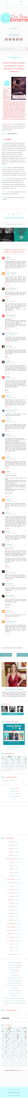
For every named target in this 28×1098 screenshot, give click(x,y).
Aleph (3, 1037)
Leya (3, 1034)
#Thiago (16, 763)
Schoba (14, 1065)
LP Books (14, 1057)
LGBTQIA (11, 896)
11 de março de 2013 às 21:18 (10, 459)
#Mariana (4, 770)
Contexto (24, 1047)
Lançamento (13, 970)
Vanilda (7, 512)
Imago (3, 1054)
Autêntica (3, 1052)
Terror (11, 947)
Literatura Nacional (13, 965)
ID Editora (24, 1055)
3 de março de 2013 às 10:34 (10, 347)
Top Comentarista (13, 967)
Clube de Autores (17, 1052)
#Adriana (15, 758)
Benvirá (9, 1052)
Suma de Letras (11, 1034)
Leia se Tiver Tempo (13, 793)
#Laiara (22, 763)
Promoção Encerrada (13, 962)
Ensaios (12, 869)
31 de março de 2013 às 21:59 (10, 597)
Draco (9, 1041)
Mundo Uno (17, 1051)
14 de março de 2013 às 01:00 (10, 501)
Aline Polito (9, 346)
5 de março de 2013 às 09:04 (10, 411)
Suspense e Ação (11, 940)
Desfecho (8, 1059)
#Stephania (4, 766)
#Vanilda (9, 763)
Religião (12, 916)
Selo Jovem (10, 1045)
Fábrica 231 (11, 1040)
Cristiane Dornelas (11, 288)
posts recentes (6, 654)
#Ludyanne (16, 765)
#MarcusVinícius (5, 769)
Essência (21, 1037)
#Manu (3, 760)
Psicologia (11, 910)
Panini (23, 1050)
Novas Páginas (13, 1044)
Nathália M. (8, 544)
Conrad (3, 1059)
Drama (11, 865)
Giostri (13, 1061)
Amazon (9, 1043)
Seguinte (6, 1031)
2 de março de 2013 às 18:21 (10, 289)
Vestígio (20, 1066)
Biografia (11, 845)
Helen (7, 571)
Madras (24, 1062)
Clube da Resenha (13, 990)
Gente (15, 1043)
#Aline (9, 766)
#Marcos (22, 758)
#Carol (3, 759)
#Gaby (16, 760)
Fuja (14, 798)
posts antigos (22, 654)
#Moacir (15, 769)
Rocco (4, 1030)
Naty (6, 300)
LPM (19, 1057)
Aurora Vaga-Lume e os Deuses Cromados (14, 1000)
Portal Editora (5, 1065)
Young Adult (11, 954)
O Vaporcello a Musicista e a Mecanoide (14, 1003)
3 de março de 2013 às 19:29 (10, 378)
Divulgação (14, 975)
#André (9, 765)
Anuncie (21, 4)
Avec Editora (23, 1058)
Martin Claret (9, 1050)
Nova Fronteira (19, 1048)
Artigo (13, 988)
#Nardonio (23, 756)
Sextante (13, 1038)
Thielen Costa (9, 583)
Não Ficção (11, 906)
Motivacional (11, 899)
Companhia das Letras (16, 1033)
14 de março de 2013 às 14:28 (10, 513)
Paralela (22, 1038)
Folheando (9, 1061)
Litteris (20, 1062)
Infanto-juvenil (11, 893)
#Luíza (3, 763)
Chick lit (11, 852)
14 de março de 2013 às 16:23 (10, 533)
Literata (23, 1057)
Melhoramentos (9, 1054)
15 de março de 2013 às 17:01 (10, 545)
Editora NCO (19, 1059)
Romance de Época (11, 930)
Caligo (3, 1051)
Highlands (23, 1061)
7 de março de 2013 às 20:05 (10, 422)
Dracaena (5, 1048)
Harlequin (7, 217)
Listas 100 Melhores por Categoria (14, 998)
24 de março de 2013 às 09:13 (10, 585)
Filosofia (12, 886)
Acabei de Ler (13, 972)
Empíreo (11, 1055)
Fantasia (11, 875)
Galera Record (12, 1036)
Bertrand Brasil (12, 1037)
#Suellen (19, 769)
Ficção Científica (11, 882)
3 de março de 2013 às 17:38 (10, 363)
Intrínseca (4, 1038)
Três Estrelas (9, 1066)
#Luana (22, 760)
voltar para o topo (14, 1092)
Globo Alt (12, 1048)
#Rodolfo (14, 756)
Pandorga (4, 1040)
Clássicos (11, 855)
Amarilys (11, 1058)
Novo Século (22, 1030)
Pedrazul (4, 1045)
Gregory (18, 1061)
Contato (7, 4)
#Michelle (14, 767)
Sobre (21, 1)
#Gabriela (21, 762)
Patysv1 (7, 531)
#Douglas (7, 758)
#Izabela (6, 767)
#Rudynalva (9, 770)
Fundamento (17, 1041)
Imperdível (13, 791)
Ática (15, 1054)
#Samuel (9, 759)
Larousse (15, 1062)
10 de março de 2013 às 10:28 (10, 436)
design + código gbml (14, 1095)
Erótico (11, 872)
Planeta (22, 1036)
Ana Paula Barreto (11, 273)
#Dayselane (24, 769)
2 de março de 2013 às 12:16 (10, 259)
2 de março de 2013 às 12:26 (10, 274)
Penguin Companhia (12, 1047)
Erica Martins (9, 595)
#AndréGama (13, 762)
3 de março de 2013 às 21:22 (10, 397)
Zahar (20, 1047)
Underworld (15, 1066)
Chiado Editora (9, 1051)
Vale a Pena (13, 788)
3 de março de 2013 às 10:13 (10, 334)
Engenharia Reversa (14, 980)
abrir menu (14, 28)
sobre (5, 709)
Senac (18, 1065)
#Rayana (23, 765)
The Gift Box (23, 1065)
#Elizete (24, 766)
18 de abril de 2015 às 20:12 (10, 622)
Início (7, 1)
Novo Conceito (17, 1028)
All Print (23, 1051)
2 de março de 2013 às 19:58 (10, 301)
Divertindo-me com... (13, 993)
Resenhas (14, 697)
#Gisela (4, 756)
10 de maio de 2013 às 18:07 (10, 612)
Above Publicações (5, 1058)
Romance (11, 920)
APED (19, 1054)
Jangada (4, 1057)
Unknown (8, 396)
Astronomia (11, 841)
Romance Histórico (11, 923)
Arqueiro (4, 1028)
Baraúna (16, 1045)
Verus (22, 1031)
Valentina (4, 1033)
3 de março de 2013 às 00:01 (10, 316)
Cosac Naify (5, 1055)
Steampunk (11, 937)
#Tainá (15, 759)
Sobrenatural (11, 933)
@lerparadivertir (18, 1070)
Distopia (11, 862)
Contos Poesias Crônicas (11, 858)
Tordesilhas (4, 1066)
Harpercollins (18, 1055)
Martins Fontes (17, 1050)
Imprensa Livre (4, 1062)
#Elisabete (4, 762)
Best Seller (4, 1044)
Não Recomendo (14, 796)
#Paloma (19, 766)
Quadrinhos (11, 913)
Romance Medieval (11, 927)
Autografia (24, 1054)
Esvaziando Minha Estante (13, 985)
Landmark (22, 1045)
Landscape (10, 1062)
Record (13, 1030)
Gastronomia (12, 889)
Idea (24, 1052)
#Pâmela (3, 765)
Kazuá (9, 1057)
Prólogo (10, 1065)
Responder (7, 269)
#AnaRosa (22, 767)
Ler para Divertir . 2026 (14, 1089)
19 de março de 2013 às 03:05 (10, 572)
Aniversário (13, 995)
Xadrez (11, 950)
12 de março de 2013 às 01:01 (10, 473)
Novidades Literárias (13, 983)
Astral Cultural (16, 1058)
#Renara (10, 760)
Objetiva (3, 1047)
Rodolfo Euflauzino (11, 333)
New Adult (11, 903)
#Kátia (11, 769)
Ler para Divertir (10, 621)
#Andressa (21, 759)
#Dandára (14, 766)
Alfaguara (22, 1044)
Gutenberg (21, 1043)
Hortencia (8, 361)
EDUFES (13, 1059)
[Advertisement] (14, 818)
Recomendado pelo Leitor (17, 217)
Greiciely (8, 434)
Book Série (11, 848)
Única (18, 1040)
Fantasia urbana (11, 879)
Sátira (11, 944)
